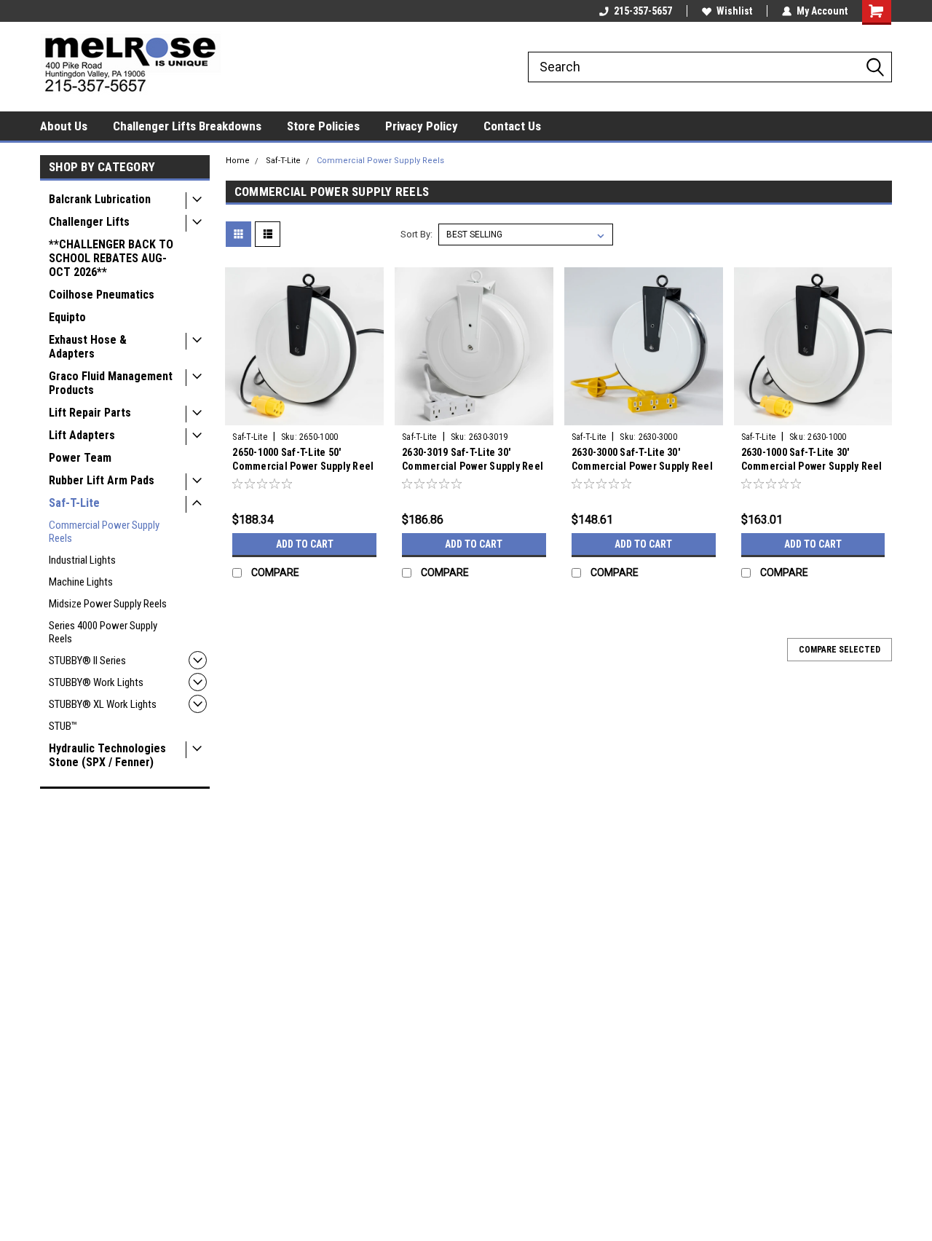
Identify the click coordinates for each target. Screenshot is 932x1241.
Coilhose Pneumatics (101, 295)
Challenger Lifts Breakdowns (187, 126)
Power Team (80, 458)
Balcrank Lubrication (100, 199)
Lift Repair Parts (90, 412)
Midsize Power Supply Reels (108, 603)
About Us (63, 126)
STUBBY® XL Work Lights (103, 704)
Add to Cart (304, 544)
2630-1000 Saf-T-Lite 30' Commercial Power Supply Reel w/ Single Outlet (811, 466)
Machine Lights (81, 581)
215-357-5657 (643, 11)
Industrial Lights (82, 560)
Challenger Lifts (89, 222)
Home (238, 160)
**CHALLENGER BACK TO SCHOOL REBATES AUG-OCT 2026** (111, 258)
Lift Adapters (82, 435)
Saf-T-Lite (74, 503)
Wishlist (734, 11)
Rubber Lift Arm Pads (101, 480)
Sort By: (416, 234)
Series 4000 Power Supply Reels (103, 632)
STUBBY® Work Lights (96, 682)
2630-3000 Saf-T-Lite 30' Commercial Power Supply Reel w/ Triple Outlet (642, 466)
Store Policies (323, 126)
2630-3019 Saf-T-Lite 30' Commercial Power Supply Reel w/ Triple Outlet (472, 466)
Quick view (304, 414)
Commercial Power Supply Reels (104, 532)
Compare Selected (839, 650)
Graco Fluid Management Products (111, 383)
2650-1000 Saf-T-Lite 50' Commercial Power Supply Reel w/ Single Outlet (303, 466)
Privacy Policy (421, 126)
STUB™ (63, 726)
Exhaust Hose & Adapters (88, 347)
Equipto (67, 317)
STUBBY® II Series (87, 660)
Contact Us (512, 126)
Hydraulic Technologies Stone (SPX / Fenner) (107, 755)
